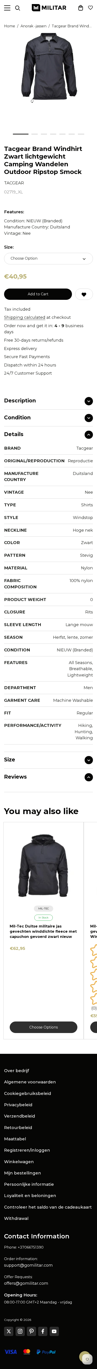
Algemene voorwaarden (30, 1082)
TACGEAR (14, 183)
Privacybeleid (18, 1104)
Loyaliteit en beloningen (30, 1195)
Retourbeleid (18, 1127)
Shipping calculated (24, 317)
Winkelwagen (19, 1161)
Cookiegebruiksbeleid (27, 1093)
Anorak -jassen (33, 26)
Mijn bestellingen (22, 1173)
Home (9, 26)
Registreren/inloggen (27, 1150)
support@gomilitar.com (28, 1265)
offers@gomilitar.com (26, 1283)
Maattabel (15, 1138)
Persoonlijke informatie (29, 1184)
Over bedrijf (16, 1070)
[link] (43, 909)
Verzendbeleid (19, 1116)
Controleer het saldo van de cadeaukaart (48, 1207)
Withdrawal (16, 1218)
